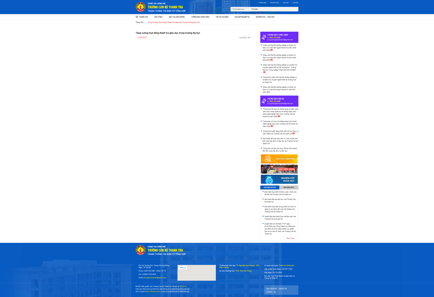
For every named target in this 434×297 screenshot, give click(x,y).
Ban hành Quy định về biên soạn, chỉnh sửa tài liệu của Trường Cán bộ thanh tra (280, 193)
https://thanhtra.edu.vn (153, 291)
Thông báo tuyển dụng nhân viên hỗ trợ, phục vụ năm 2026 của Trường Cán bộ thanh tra (280, 132)
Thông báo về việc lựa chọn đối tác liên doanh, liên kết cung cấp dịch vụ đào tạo (280, 149)
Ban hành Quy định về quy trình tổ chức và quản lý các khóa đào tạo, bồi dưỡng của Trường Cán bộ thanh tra (280, 209)
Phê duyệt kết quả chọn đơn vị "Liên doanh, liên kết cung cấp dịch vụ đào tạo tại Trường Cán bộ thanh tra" (280, 141)
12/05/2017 (142, 37)
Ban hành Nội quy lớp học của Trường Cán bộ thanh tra (280, 200)
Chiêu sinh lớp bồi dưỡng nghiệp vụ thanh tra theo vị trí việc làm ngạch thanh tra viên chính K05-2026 (279, 47)
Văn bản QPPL (288, 187)
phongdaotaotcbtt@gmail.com (282, 40)
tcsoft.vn (183, 286)
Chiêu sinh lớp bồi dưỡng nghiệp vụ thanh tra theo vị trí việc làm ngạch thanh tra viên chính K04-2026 (279, 57)
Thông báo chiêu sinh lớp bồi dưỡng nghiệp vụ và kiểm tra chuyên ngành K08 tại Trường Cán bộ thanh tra (280, 79)
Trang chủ (139, 22)
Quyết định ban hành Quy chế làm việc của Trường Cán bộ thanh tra (280, 217)
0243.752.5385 (275, 37)
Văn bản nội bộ (270, 187)
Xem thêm (291, 238)
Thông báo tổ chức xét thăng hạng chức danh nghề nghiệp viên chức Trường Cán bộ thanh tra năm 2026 (280, 123)
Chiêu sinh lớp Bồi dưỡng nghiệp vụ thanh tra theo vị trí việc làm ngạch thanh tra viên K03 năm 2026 (279, 89)
